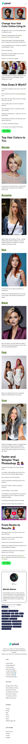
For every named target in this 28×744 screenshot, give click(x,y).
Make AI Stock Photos (11, 698)
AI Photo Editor (9, 663)
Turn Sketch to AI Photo (11, 696)
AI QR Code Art (9, 669)
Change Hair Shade (15, 616)
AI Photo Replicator (10, 665)
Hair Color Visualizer (17, 624)
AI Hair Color (4, 611)
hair (22, 616)
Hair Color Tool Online (6, 624)
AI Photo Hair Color (6, 613)
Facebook (8, 737)
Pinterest (8, 733)
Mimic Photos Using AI (11, 694)
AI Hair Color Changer (13, 611)
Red (4, 249)
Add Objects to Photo (11, 690)
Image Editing (5, 606)
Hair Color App (5, 618)
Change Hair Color (6, 616)
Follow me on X (9, 731)
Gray (4, 400)
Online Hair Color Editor (7, 626)
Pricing (7, 710)
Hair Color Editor (13, 618)
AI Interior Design (10, 674)
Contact (8, 708)
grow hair (19, 555)
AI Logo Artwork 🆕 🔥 (11, 671)
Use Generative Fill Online (12, 692)
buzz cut (23, 557)
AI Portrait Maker (10, 667)
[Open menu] (25, 3)
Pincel (9, 592)
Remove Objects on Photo (12, 688)
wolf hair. (5, 559)
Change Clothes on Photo (12, 686)
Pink (4, 352)
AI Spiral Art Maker (10, 673)
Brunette (7, 195)
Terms (7, 714)
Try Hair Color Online (6, 628)
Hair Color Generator (6, 621)
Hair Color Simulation (16, 621)
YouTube (8, 735)
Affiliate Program (10, 721)
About (7, 718)
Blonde (6, 147)
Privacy (7, 716)
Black (5, 302)
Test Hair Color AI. (17, 626)
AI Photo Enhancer (10, 676)
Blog (7, 712)
